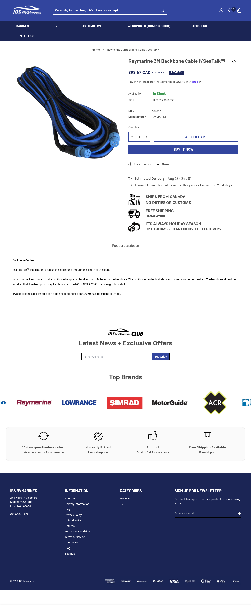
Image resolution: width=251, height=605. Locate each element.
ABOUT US (199, 26)
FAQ (67, 509)
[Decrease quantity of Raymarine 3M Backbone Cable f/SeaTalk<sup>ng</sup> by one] (132, 136)
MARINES (22, 26)
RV (56, 26)
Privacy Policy (73, 515)
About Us (70, 498)
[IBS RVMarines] (26, 10)
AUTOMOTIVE (92, 26)
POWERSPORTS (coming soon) (147, 26)
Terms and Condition (77, 531)
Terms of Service (75, 537)
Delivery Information (77, 504)
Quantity (133, 127)
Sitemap (70, 553)
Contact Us (71, 542)
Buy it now (183, 149)
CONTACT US (25, 36)
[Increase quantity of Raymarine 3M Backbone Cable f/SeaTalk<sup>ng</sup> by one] (146, 136)
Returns (70, 526)
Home (96, 49)
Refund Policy (73, 520)
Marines (125, 498)
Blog (67, 548)
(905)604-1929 (19, 514)
